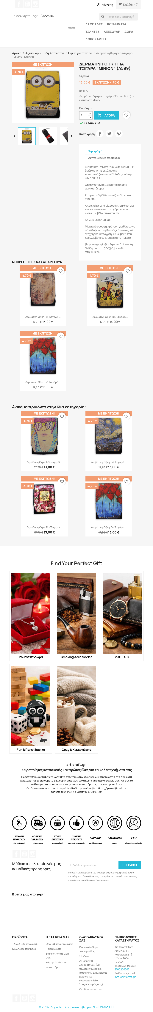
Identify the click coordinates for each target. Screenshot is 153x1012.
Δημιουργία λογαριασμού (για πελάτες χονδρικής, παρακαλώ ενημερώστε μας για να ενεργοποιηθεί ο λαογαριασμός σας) (93, 972)
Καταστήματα (54, 967)
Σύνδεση (84, 956)
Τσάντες (92, 32)
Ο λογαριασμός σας (91, 939)
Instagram (35, 4)
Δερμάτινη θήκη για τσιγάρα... (43, 316)
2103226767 (122, 969)
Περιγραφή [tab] (95, 151)
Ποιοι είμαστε (53, 948)
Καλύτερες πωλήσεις (24, 948)
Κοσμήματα (116, 24)
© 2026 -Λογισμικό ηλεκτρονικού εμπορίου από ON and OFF (76, 1007)
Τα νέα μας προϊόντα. (25, 944)
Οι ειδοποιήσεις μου (90, 989)
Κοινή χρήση (100, 133)
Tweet (109, 133)
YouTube (27, 4)
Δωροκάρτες (96, 39)
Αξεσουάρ (112, 32)
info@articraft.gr (125, 977)
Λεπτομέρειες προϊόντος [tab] (104, 158)
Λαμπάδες (94, 24)
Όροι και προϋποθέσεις (59, 944)
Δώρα (128, 32)
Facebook (19, 4)
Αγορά (106, 115)
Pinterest (119, 133)
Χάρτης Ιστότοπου (56, 962)
